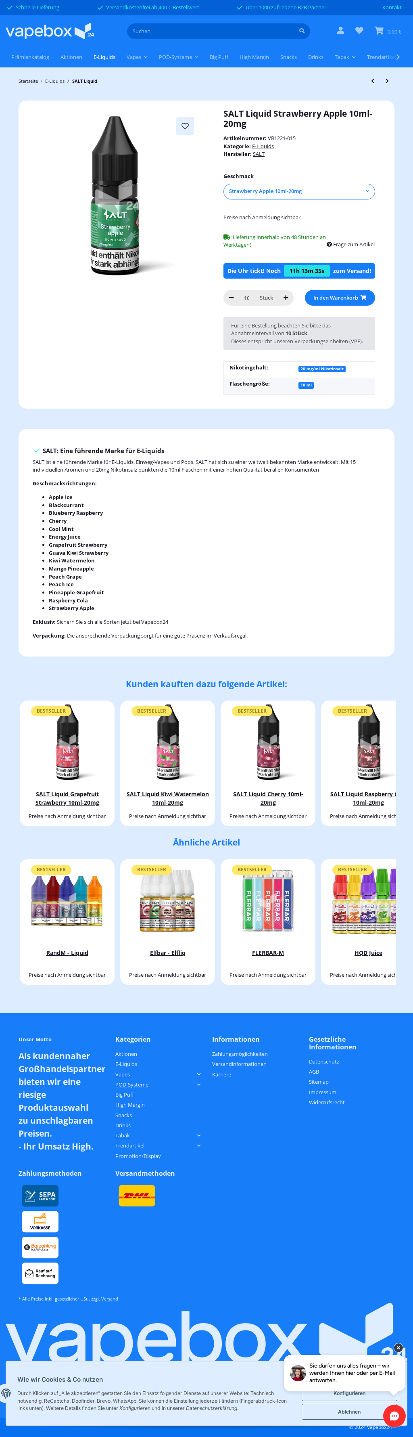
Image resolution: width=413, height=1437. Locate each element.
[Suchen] (302, 31)
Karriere (221, 1074)
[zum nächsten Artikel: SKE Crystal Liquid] (387, 81)
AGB (314, 1071)
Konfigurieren (349, 1393)
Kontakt (392, 7)
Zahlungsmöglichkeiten (240, 1053)
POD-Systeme (131, 1084)
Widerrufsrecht (327, 1102)
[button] (341, 31)
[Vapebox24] (50, 31)
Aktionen (126, 1053)
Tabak (122, 1135)
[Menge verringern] (231, 298)
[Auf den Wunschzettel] (185, 126)
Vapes (122, 1074)
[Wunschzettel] (359, 31)
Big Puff (124, 1094)
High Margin (130, 1104)
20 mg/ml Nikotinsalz (322, 368)
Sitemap (319, 1081)
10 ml (306, 385)
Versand (109, 1299)
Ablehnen (349, 1412)
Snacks (123, 1115)
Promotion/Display (138, 1156)
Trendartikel (129, 1145)
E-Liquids (263, 146)
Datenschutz (324, 1061)
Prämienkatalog (30, 57)
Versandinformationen (239, 1064)
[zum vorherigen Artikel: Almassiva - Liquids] (372, 81)
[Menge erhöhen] (286, 298)
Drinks (123, 1125)
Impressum (322, 1092)
